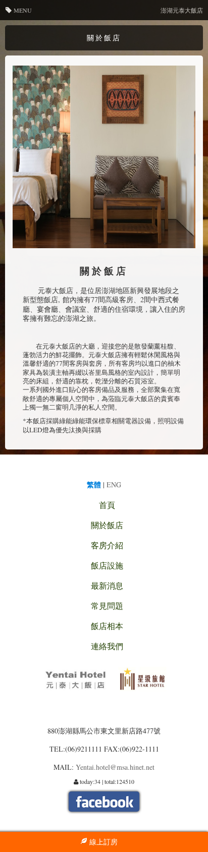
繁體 (94, 484)
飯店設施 (107, 565)
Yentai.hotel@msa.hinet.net (115, 767)
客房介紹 (107, 545)
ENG (114, 484)
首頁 (107, 504)
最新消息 (107, 585)
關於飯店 (107, 525)
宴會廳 (47, 309)
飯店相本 (107, 625)
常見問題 (107, 605)
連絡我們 (107, 646)
